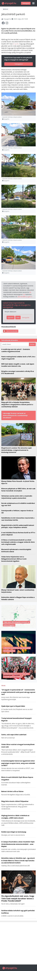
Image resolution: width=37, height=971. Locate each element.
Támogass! (25, 3)
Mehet (32, 344)
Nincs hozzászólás (12, 331)
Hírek (6, 9)
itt (30, 292)
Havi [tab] (17, 317)
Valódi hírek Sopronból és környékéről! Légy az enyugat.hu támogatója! (16, 305)
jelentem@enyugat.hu (25, 297)
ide (24, 294)
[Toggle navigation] (33, 3)
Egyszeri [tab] (10, 317)
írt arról (16, 44)
